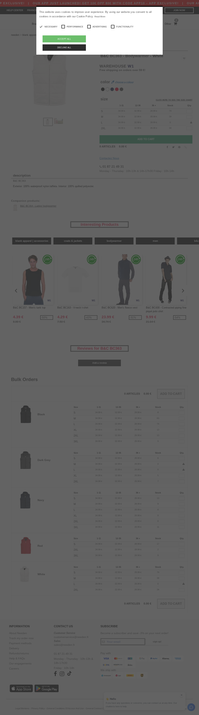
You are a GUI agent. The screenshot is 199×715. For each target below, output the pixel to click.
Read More (100, 16)
